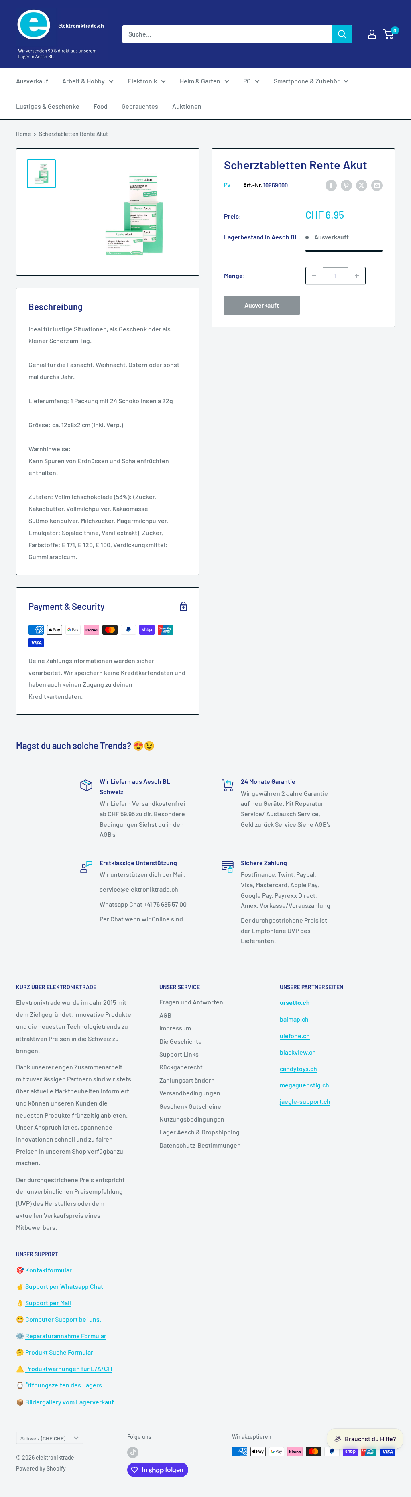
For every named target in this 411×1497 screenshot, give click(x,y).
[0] (388, 34)
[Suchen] (342, 34)
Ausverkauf (32, 81)
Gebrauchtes (140, 106)
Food (101, 106)
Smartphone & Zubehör (307, 81)
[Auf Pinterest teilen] (346, 185)
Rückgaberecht (181, 1067)
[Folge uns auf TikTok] (132, 1452)
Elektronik (142, 81)
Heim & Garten (200, 81)
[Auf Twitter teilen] (361, 185)
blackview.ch (298, 1052)
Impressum (175, 1028)
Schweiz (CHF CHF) (42, 1438)
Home (23, 133)
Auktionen (186, 106)
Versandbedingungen (189, 1093)
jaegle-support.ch (305, 1101)
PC (247, 81)
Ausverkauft (261, 305)
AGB (165, 1015)
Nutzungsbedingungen (191, 1119)
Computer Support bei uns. (63, 1319)
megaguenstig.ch (304, 1085)
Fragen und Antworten (191, 1002)
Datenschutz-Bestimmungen (200, 1145)
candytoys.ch (298, 1068)
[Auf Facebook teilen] (331, 185)
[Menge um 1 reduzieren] (314, 275)
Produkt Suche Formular (59, 1352)
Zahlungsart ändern (187, 1080)
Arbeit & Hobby (83, 81)
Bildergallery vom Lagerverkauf (69, 1402)
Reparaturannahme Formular (65, 1335)
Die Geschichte (180, 1041)
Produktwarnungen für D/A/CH (68, 1368)
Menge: (234, 275)
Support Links (179, 1054)
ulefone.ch (295, 1035)
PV (227, 185)
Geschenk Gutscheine (190, 1106)
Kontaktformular (48, 1270)
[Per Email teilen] (377, 185)
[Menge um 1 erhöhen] (356, 275)
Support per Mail (48, 1302)
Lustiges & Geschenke (47, 106)
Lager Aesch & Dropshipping (199, 1132)
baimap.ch (294, 1019)
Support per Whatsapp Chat (64, 1286)
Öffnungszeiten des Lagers (63, 1385)
